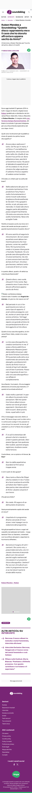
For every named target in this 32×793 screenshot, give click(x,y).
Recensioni (19, 17)
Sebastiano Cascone (11, 50)
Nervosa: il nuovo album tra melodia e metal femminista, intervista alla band (17, 640)
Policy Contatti (7, 741)
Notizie (3, 17)
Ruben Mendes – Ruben (10, 583)
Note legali (5, 747)
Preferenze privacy (8, 744)
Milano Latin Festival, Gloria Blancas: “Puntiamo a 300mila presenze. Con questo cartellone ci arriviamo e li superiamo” (17, 664)
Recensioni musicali (8, 707)
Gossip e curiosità (8, 713)
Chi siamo (5, 733)
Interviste (11, 17)
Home (3, 20)
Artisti (27, 17)
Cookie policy (6, 739)
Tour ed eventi (6, 721)
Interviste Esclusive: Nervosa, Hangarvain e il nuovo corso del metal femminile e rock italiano (17, 651)
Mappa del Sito (7, 749)
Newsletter (5, 752)
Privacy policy (6, 736)
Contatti (4, 755)
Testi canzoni (6, 718)
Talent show (6, 724)
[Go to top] (28, 787)
